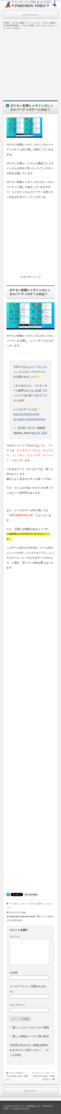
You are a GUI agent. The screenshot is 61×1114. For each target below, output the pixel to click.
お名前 (14, 972)
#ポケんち (28, 366)
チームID (12, 904)
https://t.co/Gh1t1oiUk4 (26, 414)
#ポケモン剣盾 (32, 390)
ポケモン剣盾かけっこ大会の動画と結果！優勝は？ (17, 1076)
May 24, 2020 (39, 433)
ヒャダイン (23, 904)
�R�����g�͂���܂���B (21, 916)
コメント (15, 936)
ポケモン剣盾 (35, 904)
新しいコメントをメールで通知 (31, 1027)
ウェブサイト (17, 1005)
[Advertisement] (30, 62)
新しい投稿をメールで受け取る (31, 1036)
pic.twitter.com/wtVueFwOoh (29, 419)
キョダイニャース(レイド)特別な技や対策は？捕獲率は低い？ (43, 1076)
